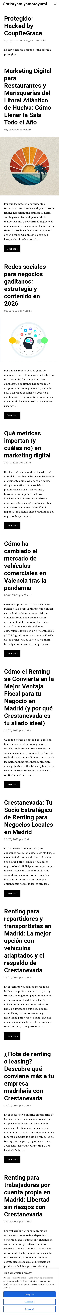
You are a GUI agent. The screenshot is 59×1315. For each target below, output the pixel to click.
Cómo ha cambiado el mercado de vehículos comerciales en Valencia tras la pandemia (25, 566)
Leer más (12, 248)
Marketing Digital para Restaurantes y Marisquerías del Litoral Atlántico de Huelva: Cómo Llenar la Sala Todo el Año (27, 97)
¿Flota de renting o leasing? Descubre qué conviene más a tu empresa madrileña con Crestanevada (29, 1076)
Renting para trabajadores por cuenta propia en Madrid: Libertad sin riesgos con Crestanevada (27, 1196)
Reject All (29, 1309)
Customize (29, 1302)
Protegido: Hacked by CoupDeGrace (23, 26)
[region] (29, 1291)
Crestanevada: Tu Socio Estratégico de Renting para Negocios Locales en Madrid (28, 817)
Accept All (29, 1294)
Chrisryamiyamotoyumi (25, 4)
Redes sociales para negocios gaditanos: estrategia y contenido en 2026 (25, 285)
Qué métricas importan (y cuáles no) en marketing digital (27, 444)
